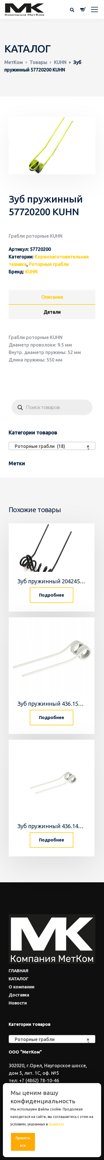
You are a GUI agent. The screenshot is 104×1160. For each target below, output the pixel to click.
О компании (21, 986)
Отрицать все (52, 1141)
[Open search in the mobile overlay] (52, 407)
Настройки (81, 1141)
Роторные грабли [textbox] (50, 1039)
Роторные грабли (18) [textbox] (50, 446)
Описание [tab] (52, 297)
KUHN (31, 271)
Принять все (23, 1141)
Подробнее (51, 595)
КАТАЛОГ (18, 978)
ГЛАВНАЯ (18, 970)
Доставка (19, 994)
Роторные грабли (49, 264)
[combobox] (52, 446)
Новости (18, 1002)
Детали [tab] (52, 312)
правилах (56, 1124)
